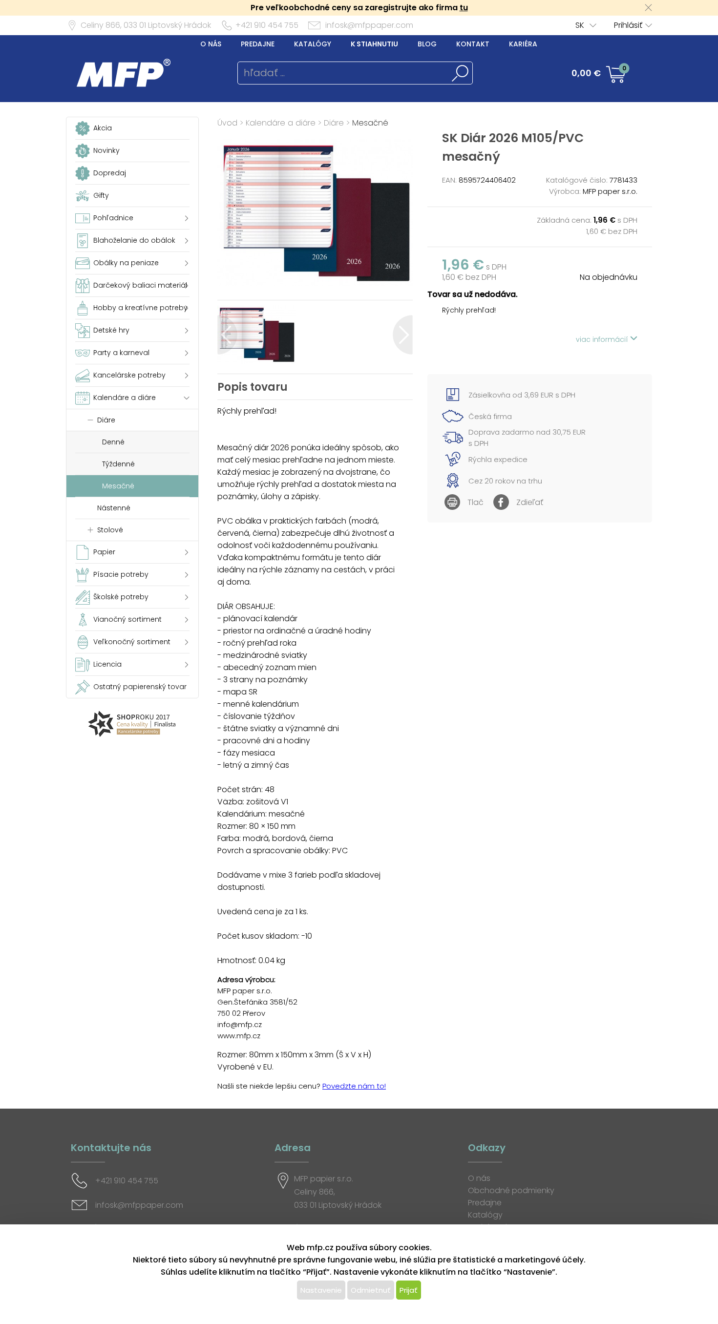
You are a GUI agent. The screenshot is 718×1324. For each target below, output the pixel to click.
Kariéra (523, 44)
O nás (210, 44)
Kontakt (472, 44)
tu (464, 7)
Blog (427, 44)
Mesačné (370, 122)
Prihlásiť (628, 25)
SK (579, 25)
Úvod (227, 122)
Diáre (334, 122)
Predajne (258, 44)
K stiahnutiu (374, 44)
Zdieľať (529, 502)
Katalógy (312, 44)
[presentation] (227, 335)
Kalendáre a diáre (281, 122)
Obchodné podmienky (511, 1190)
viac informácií (603, 339)
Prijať (409, 1290)
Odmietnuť (371, 1290)
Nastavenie (321, 1290)
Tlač (475, 502)
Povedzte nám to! (354, 1086)
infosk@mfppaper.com (369, 25)
